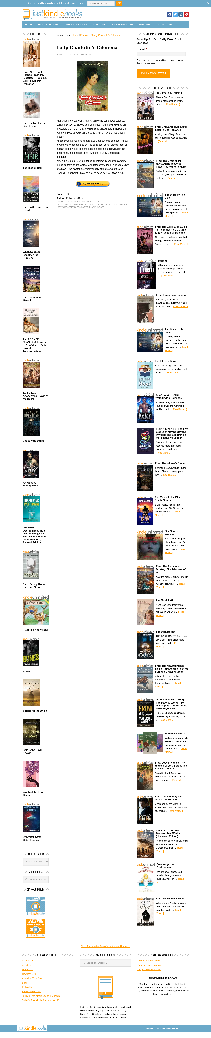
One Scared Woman (172, 532)
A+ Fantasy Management (30, 484)
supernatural (120, 204)
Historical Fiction (90, 202)
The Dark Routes (166, 631)
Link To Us (27, 969)
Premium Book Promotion (150, 965)
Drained (162, 260)
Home (28, 24)
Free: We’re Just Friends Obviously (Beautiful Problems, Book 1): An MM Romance (35, 78)
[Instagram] (180, 14)
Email (143, 49)
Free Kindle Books (76, 24)
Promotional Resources (149, 960)
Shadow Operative (33, 441)
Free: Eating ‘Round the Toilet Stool (34, 585)
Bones (27, 671)
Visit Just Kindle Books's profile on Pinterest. (105, 946)
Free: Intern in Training (169, 93)
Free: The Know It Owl (35, 630)
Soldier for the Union (35, 711)
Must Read (145, 24)
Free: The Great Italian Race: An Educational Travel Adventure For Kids (171, 163)
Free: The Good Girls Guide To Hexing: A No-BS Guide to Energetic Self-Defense (171, 230)
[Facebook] (169, 14)
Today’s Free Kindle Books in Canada (41, 996)
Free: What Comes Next (170, 898)
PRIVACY (27, 987)
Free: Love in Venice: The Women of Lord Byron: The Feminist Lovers (171, 765)
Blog (24, 982)
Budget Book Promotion (149, 969)
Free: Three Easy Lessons (171, 295)
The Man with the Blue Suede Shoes (168, 499)
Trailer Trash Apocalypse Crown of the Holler (35, 396)
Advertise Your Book (32, 978)
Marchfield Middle (175, 733)
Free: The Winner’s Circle (170, 463)
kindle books (105, 204)
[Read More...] (173, 104)
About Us (27, 965)
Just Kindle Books (85, 54)
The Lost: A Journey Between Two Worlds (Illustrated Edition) (168, 833)
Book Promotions (122, 24)
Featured (75, 202)
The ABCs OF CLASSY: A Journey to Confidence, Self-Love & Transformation (34, 345)
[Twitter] (175, 14)
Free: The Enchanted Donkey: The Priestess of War (171, 569)
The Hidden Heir (32, 168)
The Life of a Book (165, 361)
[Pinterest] (186, 14)
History (93, 204)
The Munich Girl (165, 600)
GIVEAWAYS (99, 24)
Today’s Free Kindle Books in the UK (40, 1000)
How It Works (29, 974)
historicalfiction (79, 204)
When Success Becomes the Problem (31, 255)
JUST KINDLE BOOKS (76, 14)
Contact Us (165, 24)
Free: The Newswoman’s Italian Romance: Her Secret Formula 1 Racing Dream (171, 668)
